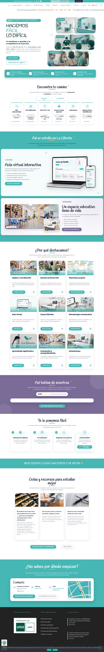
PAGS (48, 10)
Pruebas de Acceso (38, 5)
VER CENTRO (75, 365)
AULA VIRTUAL (79, 1)
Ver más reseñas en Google (53, 406)
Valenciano (27, 5)
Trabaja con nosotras (46, 634)
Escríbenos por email (47, 596)
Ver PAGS (59, 121)
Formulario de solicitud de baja (49, 631)
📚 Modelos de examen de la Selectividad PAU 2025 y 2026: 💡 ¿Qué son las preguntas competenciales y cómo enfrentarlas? (26, 515)
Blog (89, 5)
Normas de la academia (47, 625)
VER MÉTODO (75, 329)
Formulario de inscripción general (50, 628)
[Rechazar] (102, 649)
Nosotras (55, 5)
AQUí (100, 647)
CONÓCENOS (18, 292)
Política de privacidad (46, 619)
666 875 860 (38, 588)
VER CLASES (46, 329)
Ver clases (87, 121)
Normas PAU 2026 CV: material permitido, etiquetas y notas (51, 512)
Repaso (48, 5)
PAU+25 (39, 10)
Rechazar (55, 649)
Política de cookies (45, 622)
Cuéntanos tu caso (85, 447)
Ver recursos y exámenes (43, 547)
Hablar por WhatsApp (25, 596)
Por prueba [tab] (44, 98)
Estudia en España (65, 1)
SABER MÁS (18, 365)
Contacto (84, 5)
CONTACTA (46, 365)
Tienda (72, 1)
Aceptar (49, 649)
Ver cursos (45, 121)
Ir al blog (68, 547)
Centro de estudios (56, 1)
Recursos (76, 5)
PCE (44, 10)
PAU (35, 10)
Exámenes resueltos (66, 5)
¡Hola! (9, 5)
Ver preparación (17, 121)
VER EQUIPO (46, 292)
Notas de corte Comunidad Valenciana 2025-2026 (75, 512)
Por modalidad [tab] (60, 98)
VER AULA (17, 329)
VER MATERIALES (77, 292)
